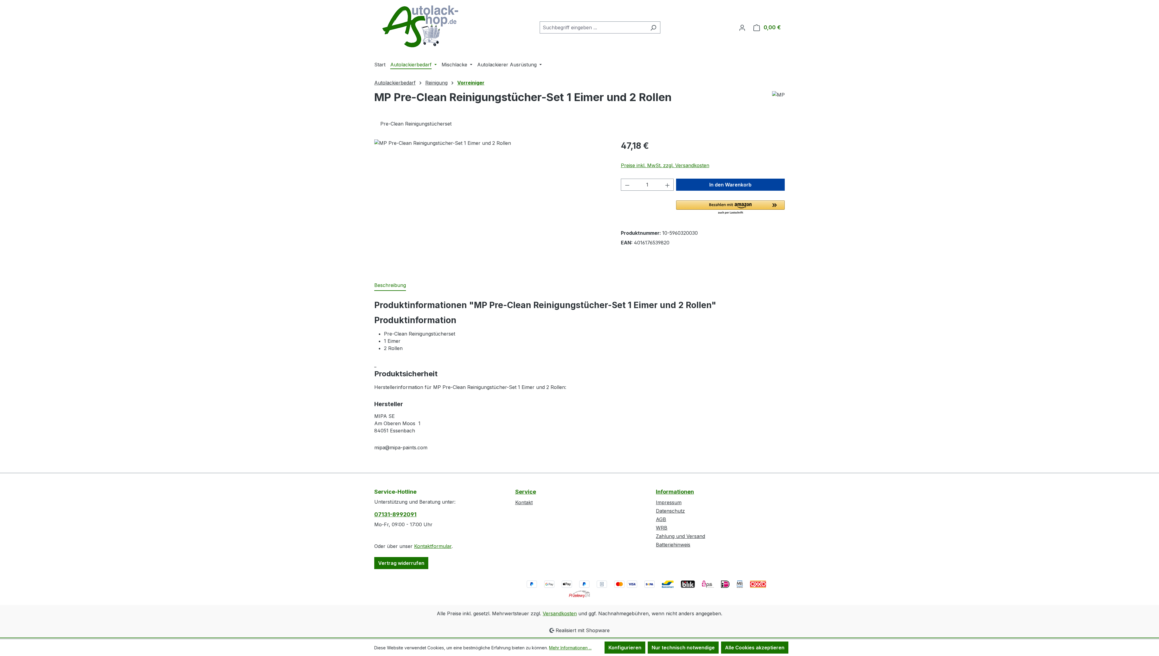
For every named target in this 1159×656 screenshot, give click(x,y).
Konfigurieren (624, 648)
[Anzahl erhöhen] (667, 185)
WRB (661, 528)
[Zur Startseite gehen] (419, 26)
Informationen (675, 492)
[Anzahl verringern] (627, 185)
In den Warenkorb (730, 185)
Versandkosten (560, 613)
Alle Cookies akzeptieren (754, 648)
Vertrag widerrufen (401, 563)
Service (525, 492)
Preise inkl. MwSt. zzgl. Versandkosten (665, 165)
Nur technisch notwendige (683, 648)
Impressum (669, 502)
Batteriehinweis (673, 545)
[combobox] (593, 27)
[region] (491, 204)
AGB (661, 519)
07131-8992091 (395, 514)
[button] (730, 207)
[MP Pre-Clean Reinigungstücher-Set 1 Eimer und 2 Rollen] (491, 204)
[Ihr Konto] (742, 27)
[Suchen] (653, 27)
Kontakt (524, 502)
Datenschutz (670, 511)
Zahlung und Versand (680, 536)
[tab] (390, 285)
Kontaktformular (433, 546)
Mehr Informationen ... (570, 647)
